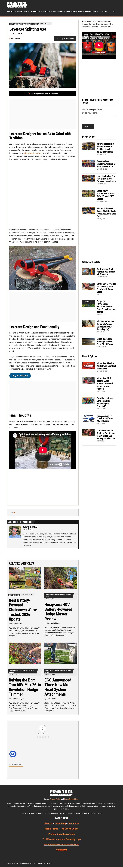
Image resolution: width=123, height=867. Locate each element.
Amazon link (108, 24)
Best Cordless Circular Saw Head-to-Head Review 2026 (106, 164)
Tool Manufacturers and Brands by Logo (62, 839)
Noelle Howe (51, 699)
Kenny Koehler (17, 33)
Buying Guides (90, 12)
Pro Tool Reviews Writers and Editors (61, 844)
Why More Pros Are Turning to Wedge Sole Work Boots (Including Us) (105, 325)
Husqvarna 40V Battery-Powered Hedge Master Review (58, 611)
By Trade (10, 12)
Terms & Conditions (71, 799)
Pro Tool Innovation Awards (61, 834)
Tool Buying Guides (69, 828)
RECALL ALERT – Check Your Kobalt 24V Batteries (105, 418)
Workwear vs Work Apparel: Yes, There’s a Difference (106, 272)
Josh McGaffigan (53, 623)
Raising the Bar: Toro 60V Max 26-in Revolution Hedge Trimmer (25, 687)
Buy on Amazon (20, 375)
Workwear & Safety (74, 12)
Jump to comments (66, 39)
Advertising (60, 823)
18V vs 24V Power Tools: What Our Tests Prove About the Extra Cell (106, 212)
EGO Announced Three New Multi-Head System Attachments (58, 687)
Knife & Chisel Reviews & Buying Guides (23, 24)
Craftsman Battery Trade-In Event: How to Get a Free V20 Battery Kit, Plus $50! (106, 434)
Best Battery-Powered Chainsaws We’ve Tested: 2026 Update (23, 610)
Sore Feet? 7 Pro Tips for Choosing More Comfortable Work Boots (106, 287)
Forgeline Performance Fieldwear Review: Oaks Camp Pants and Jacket (106, 306)
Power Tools (22, 12)
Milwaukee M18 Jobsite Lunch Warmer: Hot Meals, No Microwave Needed (105, 383)
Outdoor (46, 12)
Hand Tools (35, 12)
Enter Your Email (90, 113)
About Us (103, 12)
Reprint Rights (51, 828)
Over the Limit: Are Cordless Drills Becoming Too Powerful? (105, 402)
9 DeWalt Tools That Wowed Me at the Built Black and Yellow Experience (105, 147)
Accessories (58, 12)
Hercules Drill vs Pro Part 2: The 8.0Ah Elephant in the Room (106, 179)
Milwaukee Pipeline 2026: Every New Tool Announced (106, 366)
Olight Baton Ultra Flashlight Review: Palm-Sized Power (105, 341)
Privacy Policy (55, 799)
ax (14, 512)
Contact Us (61, 849)
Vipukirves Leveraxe (32, 153)
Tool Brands (73, 823)
